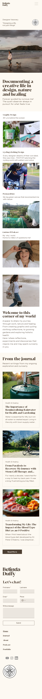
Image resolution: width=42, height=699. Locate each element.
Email (5, 597)
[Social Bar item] (7, 658)
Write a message (8, 606)
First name (7, 587)
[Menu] (36, 4)
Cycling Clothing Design (13, 152)
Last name (23, 587)
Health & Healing (11, 403)
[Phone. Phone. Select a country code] (23, 600)
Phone (22, 597)
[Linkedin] (16, 658)
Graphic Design (9, 115)
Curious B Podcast (10, 232)
